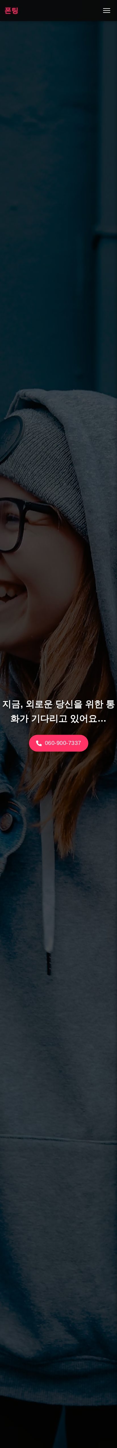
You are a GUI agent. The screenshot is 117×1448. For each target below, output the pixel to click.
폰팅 (12, 10)
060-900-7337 (62, 743)
